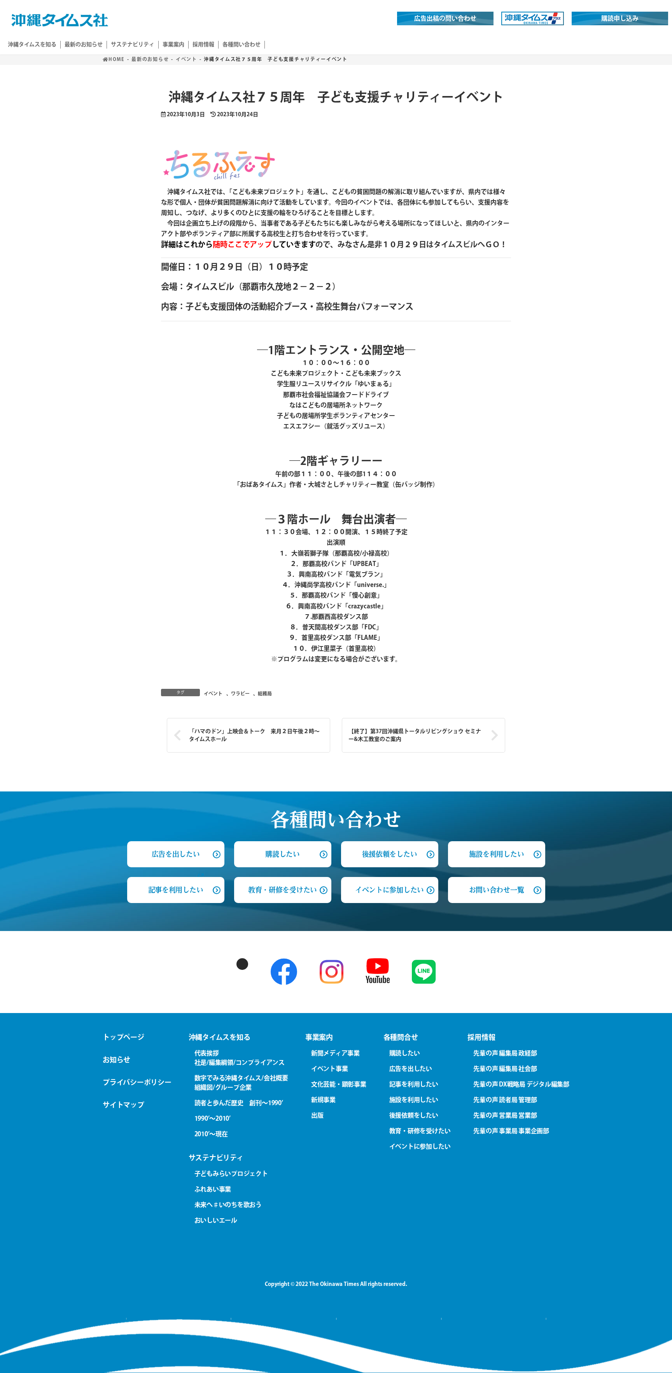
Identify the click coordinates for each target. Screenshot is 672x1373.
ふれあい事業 (212, 1189)
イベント (213, 693)
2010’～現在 (211, 1134)
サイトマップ (123, 1104)
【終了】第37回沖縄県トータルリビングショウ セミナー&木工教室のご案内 (414, 735)
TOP (647, 1357)
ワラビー (240, 693)
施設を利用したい (496, 854)
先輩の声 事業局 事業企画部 (511, 1131)
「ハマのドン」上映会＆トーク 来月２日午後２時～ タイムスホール (257, 735)
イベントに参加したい (389, 889)
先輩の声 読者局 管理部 (505, 1100)
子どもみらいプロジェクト (231, 1173)
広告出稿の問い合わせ (445, 18)
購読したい (282, 854)
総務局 (265, 693)
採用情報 (481, 1037)
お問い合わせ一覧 (496, 889)
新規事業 (323, 1100)
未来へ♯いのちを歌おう (228, 1205)
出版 (317, 1115)
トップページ (123, 1037)
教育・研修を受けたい (282, 889)
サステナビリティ (216, 1157)
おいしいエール (215, 1220)
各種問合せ (400, 1037)
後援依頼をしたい (389, 854)
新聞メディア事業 (335, 1053)
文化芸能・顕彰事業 (338, 1084)
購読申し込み (620, 18)
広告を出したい (410, 1069)
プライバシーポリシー (137, 1082)
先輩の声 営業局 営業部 (505, 1115)
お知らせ (116, 1059)
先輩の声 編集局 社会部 (505, 1069)
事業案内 (319, 1037)
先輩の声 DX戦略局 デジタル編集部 (521, 1084)
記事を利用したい (175, 889)
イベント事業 (329, 1069)
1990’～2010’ (212, 1118)
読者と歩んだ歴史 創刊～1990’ (238, 1103)
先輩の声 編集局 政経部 (505, 1053)
